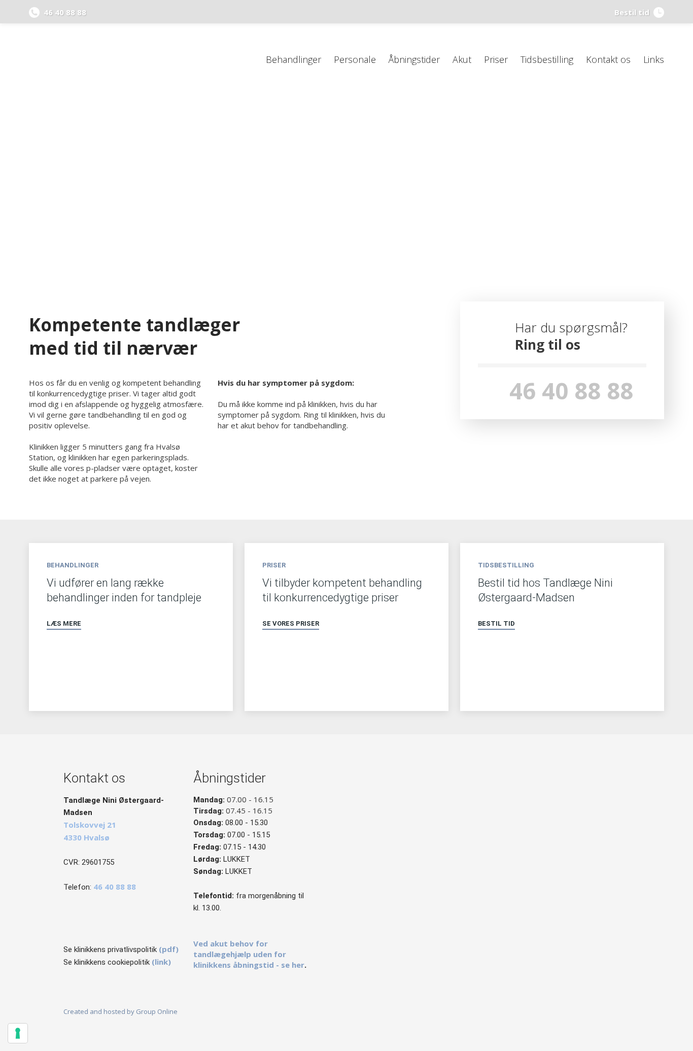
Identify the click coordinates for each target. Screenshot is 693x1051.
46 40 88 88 (63, 12)
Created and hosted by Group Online (120, 1011)
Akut (462, 59)
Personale (355, 59)
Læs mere (64, 623)
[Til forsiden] (104, 60)
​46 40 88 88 (571, 390)
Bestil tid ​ (633, 12)
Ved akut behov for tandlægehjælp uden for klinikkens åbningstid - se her (248, 954)
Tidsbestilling (547, 59)
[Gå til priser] (346, 679)
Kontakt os (608, 59)
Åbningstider (414, 59)
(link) (161, 962)
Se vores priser (290, 623)
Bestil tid (496, 623)
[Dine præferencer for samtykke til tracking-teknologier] (17, 1033)
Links (653, 59)
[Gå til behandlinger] (131, 679)
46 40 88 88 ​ (114, 887)
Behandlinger (293, 59)
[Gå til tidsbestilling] (562, 679)
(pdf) (169, 949)
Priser (496, 59)
